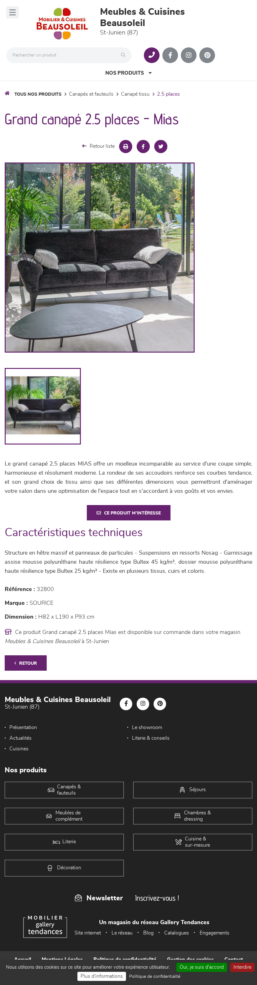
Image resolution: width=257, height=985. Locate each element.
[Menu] (12, 12)
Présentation (23, 727)
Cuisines (19, 748)
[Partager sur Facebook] (143, 146)
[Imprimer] (125, 146)
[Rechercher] (125, 55)
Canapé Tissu (135, 94)
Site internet (88, 932)
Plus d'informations (102, 976)
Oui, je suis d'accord (202, 967)
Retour (28, 663)
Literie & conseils (151, 738)
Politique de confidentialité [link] (154, 976)
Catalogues (176, 932)
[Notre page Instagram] (189, 55)
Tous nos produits (37, 94)
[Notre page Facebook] (170, 55)
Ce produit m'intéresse (132, 513)
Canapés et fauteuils (91, 94)
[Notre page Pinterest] (207, 55)
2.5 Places (168, 94)
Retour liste (102, 146)
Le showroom (147, 727)
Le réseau (122, 932)
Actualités (20, 738)
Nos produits (124, 73)
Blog (148, 932)
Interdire (242, 967)
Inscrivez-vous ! (157, 897)
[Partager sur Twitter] (160, 146)
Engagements (214, 932)
